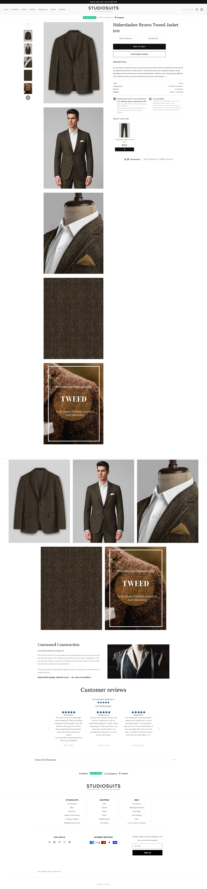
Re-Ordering (136, 815)
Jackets (104, 807)
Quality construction (72, 815)
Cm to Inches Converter (137, 823)
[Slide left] (28, 25)
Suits (104, 804)
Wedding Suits (104, 819)
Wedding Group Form (72, 823)
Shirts (104, 815)
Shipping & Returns (136, 807)
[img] (103, 702)
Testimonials (72, 804)
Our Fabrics (104, 823)
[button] (197, 9)
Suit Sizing (137, 811)
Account (187, 9)
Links (137, 819)
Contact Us (136, 804)
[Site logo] (103, 788)
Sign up (147, 853)
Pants (104, 811)
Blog (72, 807)
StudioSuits (106, 884)
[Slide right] (28, 97)
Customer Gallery (72, 819)
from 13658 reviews (103, 706)
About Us (72, 811)
